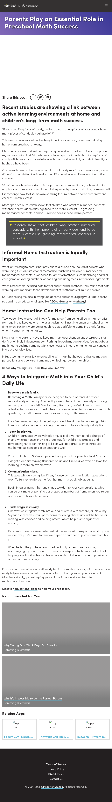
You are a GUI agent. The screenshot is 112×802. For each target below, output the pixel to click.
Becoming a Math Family (25, 397)
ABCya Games (59, 301)
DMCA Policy (56, 774)
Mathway (79, 301)
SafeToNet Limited (52, 786)
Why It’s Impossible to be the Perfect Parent (33, 698)
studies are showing (44, 194)
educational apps (25, 589)
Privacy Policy (56, 769)
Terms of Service (56, 764)
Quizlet (79, 461)
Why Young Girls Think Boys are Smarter (37, 368)
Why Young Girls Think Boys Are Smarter (31, 645)
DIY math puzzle (43, 456)
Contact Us (56, 779)
